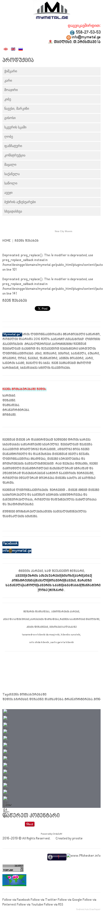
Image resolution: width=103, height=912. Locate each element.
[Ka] (6, 50)
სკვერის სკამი (15, 127)
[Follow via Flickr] (6, 772)
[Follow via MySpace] (6, 765)
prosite (77, 839)
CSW (8, 805)
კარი (8, 80)
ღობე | (44, 590)
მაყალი (10, 164)
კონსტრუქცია (14, 155)
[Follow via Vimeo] (6, 752)
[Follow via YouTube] (6, 738)
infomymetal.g (15, 551)
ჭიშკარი (10, 71)
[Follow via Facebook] (6, 711)
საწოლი (10, 183)
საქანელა (12, 174)
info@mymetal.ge (86, 37)
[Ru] (20, 50)
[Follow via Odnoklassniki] (6, 792)
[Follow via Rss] (6, 799)
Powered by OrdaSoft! (51, 833)
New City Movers (63, 231)
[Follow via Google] (6, 725)
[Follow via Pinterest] (6, 745)
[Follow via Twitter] (6, 718)
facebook (10, 544)
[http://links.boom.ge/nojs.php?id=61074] (84, 859)
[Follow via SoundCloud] (6, 758)
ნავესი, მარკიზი (16, 108)
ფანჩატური (13, 146)
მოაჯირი (11, 90)
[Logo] (51, 10)
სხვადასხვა (13, 211)
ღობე (8, 136)
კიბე (7, 99)
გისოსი (10, 118)
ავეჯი (8, 192)
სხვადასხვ (72, 585)
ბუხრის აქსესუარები (20, 202)
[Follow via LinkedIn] (6, 732)
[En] (13, 50)
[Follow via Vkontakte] (6, 785)
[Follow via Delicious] (6, 778)
